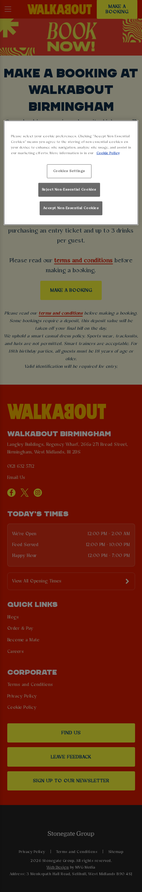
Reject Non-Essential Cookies (69, 189)
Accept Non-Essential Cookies (71, 208)
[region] (71, 172)
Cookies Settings (69, 171)
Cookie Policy (108, 153)
